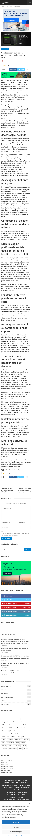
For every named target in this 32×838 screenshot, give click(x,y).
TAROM (24, 745)
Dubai (27, 730)
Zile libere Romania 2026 (21, 787)
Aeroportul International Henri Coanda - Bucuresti (14, 722)
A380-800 (23, 719)
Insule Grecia (4, 764)
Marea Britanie (18, 739)
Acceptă (16, 822)
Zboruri (3, 700)
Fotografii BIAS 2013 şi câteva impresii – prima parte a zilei (24, 490)
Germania (23, 733)
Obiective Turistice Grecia (8, 760)
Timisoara (4, 748)
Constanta (12, 730)
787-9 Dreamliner (24, 716)
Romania (23, 742)
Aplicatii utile (5, 49)
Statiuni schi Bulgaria (23, 799)
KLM (23, 736)
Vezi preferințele (16, 832)
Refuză (16, 827)
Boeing (4, 727)
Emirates (4, 733)
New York (26, 739)
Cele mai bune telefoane (16, 797)
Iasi (8, 736)
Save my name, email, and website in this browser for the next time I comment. (15, 534)
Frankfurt (11, 733)
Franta (16, 733)
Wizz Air (26, 748)
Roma (17, 742)
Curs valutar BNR (8, 787)
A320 (3, 719)
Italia (19, 736)
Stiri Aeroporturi (5, 704)
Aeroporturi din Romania (9, 785)
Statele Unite (17, 745)
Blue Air (24, 725)
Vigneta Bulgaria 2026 (9, 799)
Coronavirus (20, 730)
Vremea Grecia (9, 780)
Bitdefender (8, 469)
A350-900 (16, 719)
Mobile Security (16, 469)
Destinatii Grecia (9, 782)
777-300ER (4, 716)
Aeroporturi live (11, 790)
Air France (9, 725)
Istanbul (13, 736)
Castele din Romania (6, 772)
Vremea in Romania (24, 785)
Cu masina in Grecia (21, 780)
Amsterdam (17, 725)
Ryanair (4, 745)
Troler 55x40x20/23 (10, 792)
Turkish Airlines (13, 748)
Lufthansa (10, 739)
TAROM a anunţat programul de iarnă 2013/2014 (7, 490)
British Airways (11, 727)
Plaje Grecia (4, 762)
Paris (3, 742)
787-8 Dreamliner (14, 716)
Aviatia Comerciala (6, 686)
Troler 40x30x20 (22, 792)
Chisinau (26, 727)
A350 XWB (9, 719)
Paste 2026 (21, 795)
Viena (20, 748)
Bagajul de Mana (12, 795)
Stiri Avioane (4, 693)
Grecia (3, 736)
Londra (3, 739)
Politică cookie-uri (11, 835)
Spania (9, 745)
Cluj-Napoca (5, 730)
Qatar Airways (10, 742)
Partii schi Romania (6, 770)
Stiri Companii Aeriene (7, 697)
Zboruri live (21, 790)
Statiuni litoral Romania (7, 768)
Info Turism (4, 690)
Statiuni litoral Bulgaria (7, 766)
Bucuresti (19, 727)
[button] (29, 803)
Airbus (3, 725)
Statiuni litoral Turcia (22, 782)
